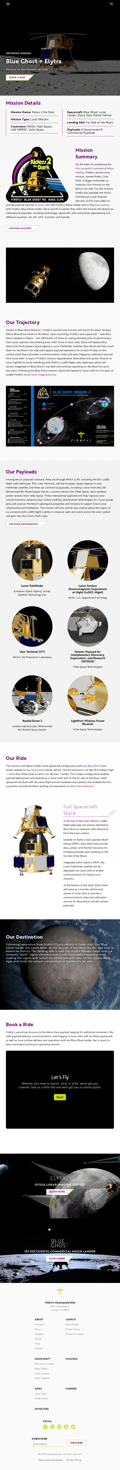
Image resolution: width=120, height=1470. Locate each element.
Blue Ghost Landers (44, 1364)
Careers (71, 1388)
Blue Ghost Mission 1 (83, 786)
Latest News (41, 1394)
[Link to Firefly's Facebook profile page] (45, 1426)
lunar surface (102, 204)
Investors (42, 1409)
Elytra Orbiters (42, 1369)
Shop (37, 1344)
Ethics (38, 1329)
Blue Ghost (94, 765)
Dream (38, 1339)
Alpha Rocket (72, 1324)
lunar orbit (44, 204)
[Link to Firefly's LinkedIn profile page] (73, 1426)
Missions (72, 1359)
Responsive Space (74, 1334)
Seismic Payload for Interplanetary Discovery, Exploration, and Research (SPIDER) (87, 656)
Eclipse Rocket (73, 1329)
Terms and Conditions (50, 1460)
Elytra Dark (37, 769)
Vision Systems (42, 1378)
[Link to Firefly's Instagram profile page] (59, 1426)
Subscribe (76, 1442)
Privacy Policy (74, 1460)
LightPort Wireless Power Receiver (88, 722)
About (39, 1319)
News (38, 1388)
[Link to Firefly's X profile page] (52, 1426)
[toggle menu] (111, 4)
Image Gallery (41, 1398)
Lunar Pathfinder (32, 586)
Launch (71, 1319)
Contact (38, 1348)
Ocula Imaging (42, 1373)
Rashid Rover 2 (32, 721)
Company (39, 1324)
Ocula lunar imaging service (40, 374)
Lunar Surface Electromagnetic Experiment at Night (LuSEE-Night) (88, 589)
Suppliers (39, 1334)
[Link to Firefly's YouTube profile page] (66, 1426)
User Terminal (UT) (32, 651)
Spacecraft (42, 1359)
